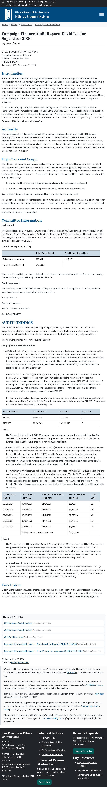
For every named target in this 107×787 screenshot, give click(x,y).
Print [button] (17, 43)
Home (5, 24)
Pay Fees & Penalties (42, 5)
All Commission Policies (53, 750)
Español (20, 1)
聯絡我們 (99, 693)
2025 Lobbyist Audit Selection (18, 630)
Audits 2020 (26, 24)
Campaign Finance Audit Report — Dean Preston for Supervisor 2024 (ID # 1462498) (43, 651)
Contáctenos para (94, 684)
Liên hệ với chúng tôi (51, 718)
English (9, 1)
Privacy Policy (48, 737)
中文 (53, 1)
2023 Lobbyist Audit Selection (18, 623)
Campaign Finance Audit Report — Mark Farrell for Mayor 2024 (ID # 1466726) (40, 644)
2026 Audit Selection (14, 637)
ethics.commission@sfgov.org (16, 763)
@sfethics (6, 770)
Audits (14, 24)
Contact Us (11, 5)
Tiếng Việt (43, 1)
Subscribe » (44, 782)
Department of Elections (89, 770)
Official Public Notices (52, 754)
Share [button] (8, 43)
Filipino (31, 1)
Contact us (72, 672)
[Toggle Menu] (101, 14)
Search (24, 5)
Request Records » (83, 751)
